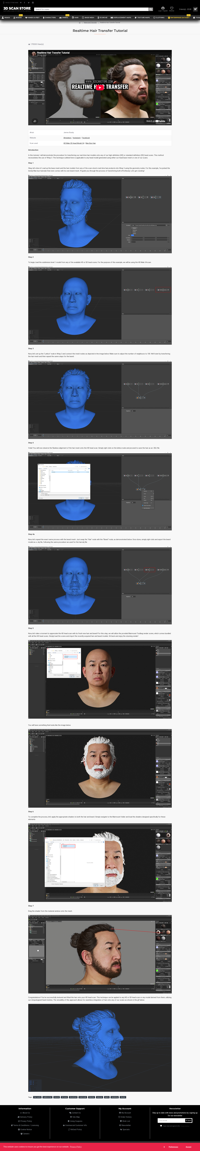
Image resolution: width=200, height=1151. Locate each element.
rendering (114, 1097)
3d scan (64, 1097)
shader (123, 1097)
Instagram (77, 138)
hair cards (37, 1097)
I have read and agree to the (175, 1126)
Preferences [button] (173, 1147)
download (73, 1097)
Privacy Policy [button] (76, 1147)
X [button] (164, 1147)
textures (99, 1097)
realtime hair (47, 1097)
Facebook (86, 138)
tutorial (56, 1097)
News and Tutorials (90, 22)
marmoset (82, 1097)
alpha (107, 1097)
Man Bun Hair (91, 143)
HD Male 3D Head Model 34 (74, 143)
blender (91, 1097)
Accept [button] (188, 1147)
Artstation (68, 138)
